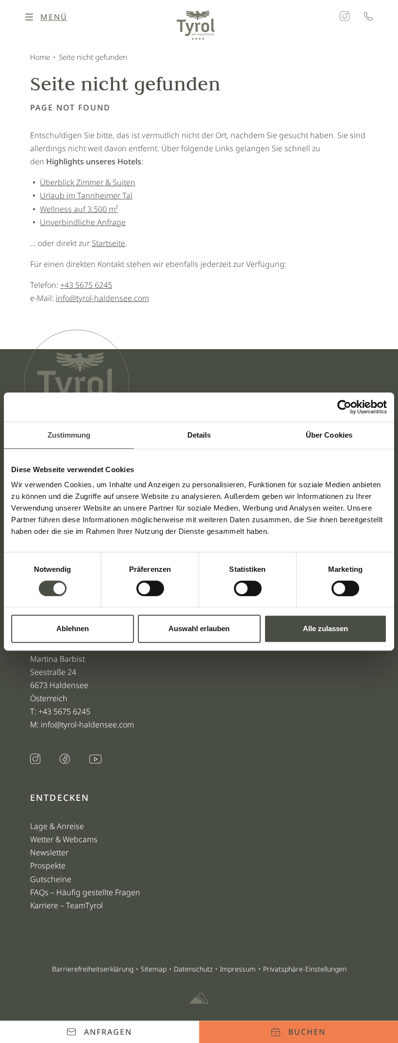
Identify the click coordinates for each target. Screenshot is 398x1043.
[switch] (150, 588)
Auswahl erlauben (199, 628)
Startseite (108, 243)
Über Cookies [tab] (329, 435)
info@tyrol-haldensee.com (102, 298)
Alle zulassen (325, 628)
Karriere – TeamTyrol (66, 905)
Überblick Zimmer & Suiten (87, 182)
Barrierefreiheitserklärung (92, 968)
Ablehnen (72, 628)
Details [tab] (199, 435)
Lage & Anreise (57, 826)
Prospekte (48, 865)
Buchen (307, 1031)
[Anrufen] (368, 17)
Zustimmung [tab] (69, 435)
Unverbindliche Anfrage (83, 222)
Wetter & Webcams (64, 839)
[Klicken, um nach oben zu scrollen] (34, 1002)
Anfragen (108, 1031)
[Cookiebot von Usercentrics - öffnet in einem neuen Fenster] (344, 407)
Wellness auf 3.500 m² (79, 209)
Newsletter (49, 852)
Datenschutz (193, 968)
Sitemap (153, 968)
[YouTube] (95, 759)
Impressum (238, 968)
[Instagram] (344, 17)
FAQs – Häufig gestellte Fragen (85, 892)
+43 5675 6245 (86, 285)
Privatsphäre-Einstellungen (305, 968)
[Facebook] (65, 760)
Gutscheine (50, 879)
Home (40, 57)
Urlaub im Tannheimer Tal (86, 195)
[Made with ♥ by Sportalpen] (199, 999)
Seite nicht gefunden (93, 57)
